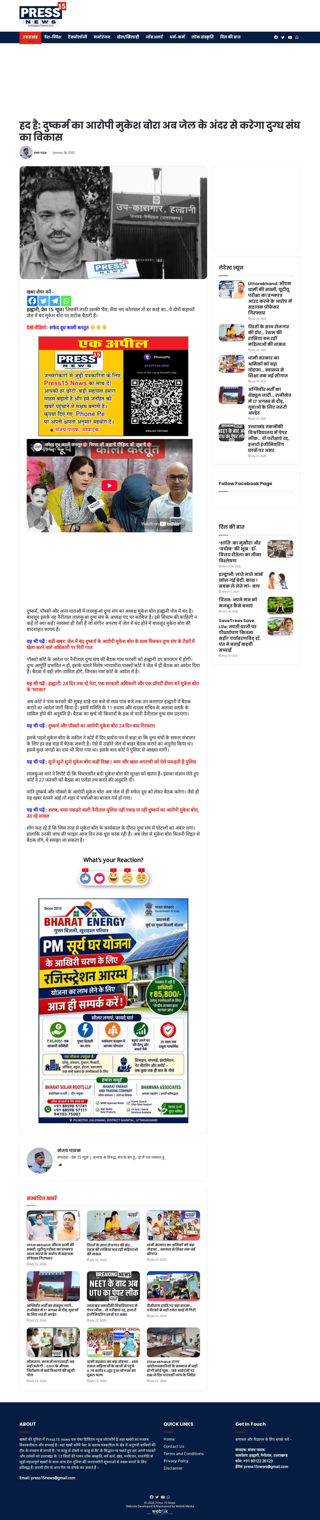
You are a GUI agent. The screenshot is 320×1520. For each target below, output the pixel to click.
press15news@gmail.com (266, 1466)
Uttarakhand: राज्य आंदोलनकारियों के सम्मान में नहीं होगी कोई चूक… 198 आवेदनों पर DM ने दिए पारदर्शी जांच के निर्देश (172, 1368)
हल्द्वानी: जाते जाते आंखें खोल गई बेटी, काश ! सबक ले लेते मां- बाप (241, 580)
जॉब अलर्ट (154, 37)
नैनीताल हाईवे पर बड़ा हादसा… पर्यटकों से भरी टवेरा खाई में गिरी (171, 1307)
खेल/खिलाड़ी (128, 37)
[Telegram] (55, 301)
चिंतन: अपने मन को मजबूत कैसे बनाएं (238, 603)
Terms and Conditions (184, 1453)
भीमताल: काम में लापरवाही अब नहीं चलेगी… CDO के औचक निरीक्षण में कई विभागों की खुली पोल (50, 1368)
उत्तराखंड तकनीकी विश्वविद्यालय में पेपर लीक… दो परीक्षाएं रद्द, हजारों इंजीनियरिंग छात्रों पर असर (112, 1310)
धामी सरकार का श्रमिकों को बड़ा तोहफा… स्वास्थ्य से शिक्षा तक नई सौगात (171, 1249)
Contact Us (174, 1446)
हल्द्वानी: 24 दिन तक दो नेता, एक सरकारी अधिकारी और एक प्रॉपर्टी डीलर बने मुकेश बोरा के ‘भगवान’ (113, 686)
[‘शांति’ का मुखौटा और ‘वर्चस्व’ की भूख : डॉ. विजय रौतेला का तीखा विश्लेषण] (280, 549)
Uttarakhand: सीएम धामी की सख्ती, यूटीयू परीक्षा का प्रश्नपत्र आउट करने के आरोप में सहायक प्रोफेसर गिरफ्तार (50, 1252)
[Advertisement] (208, 15)
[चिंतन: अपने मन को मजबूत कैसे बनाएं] (280, 605)
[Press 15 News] (43, 14)
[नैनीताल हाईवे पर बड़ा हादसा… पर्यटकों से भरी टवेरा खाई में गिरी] (173, 1286)
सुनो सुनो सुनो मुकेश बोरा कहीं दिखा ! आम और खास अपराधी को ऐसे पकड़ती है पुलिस (122, 762)
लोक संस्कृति (202, 37)
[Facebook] (32, 301)
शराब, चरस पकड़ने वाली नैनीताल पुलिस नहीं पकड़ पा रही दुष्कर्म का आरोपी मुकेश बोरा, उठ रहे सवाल (113, 813)
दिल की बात (230, 37)
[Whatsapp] (66, 301)
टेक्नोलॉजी (77, 37)
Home (169, 1439)
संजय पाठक (40, 153)
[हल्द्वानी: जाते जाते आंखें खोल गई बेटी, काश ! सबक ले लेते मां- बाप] (280, 580)
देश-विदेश (52, 37)
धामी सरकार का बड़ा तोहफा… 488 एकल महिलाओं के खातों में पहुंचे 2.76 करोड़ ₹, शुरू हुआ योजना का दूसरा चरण (112, 1368)
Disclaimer (173, 1468)
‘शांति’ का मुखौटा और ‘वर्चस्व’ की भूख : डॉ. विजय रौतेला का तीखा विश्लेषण (240, 552)
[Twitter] (43, 301)
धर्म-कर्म (177, 37)
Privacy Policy (176, 1460)
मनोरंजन (102, 37)
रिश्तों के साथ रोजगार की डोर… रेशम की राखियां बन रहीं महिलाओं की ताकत (112, 1249)
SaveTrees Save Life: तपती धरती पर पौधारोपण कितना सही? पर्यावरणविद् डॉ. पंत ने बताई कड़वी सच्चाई (240, 635)
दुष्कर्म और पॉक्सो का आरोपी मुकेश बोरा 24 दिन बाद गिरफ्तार (101, 725)
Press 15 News (165, 1503)
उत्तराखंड (30, 37)
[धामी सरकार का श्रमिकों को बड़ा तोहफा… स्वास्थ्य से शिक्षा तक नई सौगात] (173, 1225)
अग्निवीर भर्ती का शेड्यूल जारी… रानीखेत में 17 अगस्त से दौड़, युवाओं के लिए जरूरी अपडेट (52, 1310)
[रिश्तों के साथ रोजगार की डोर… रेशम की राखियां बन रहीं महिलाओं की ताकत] (113, 1225)
